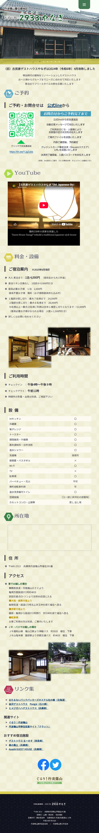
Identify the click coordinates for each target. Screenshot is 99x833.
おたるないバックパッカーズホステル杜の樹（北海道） (38, 699)
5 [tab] (55, 61)
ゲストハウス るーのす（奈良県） (26, 740)
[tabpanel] (49, 32)
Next (1, 32)
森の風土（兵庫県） (19, 745)
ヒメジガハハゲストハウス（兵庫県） (28, 708)
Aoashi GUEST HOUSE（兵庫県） (26, 749)
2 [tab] (43, 61)
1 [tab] (40, 61)
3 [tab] (47, 61)
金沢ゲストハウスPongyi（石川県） (29, 704)
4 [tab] (51, 61)
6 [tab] (59, 61)
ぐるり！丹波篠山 (18, 722)
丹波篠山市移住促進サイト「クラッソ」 (30, 726)
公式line (54, 105)
